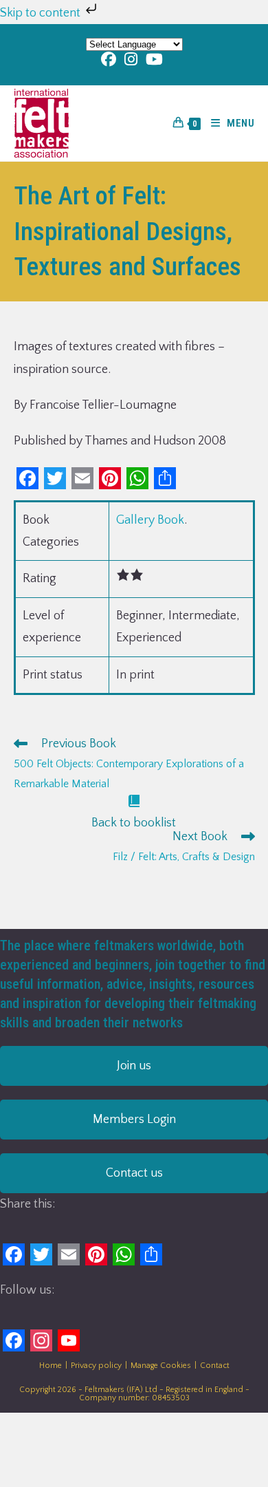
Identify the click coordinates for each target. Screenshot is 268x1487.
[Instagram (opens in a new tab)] (131, 59)
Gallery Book (150, 520)
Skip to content (41, 13)
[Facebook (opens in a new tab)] (110, 59)
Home (50, 1365)
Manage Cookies (161, 1365)
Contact (215, 1365)
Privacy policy (96, 1365)
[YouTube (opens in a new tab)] (154, 59)
